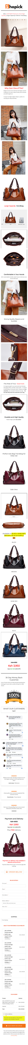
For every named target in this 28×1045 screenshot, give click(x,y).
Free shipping (5, 920)
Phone (3, 889)
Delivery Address (5, 900)
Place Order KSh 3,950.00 (15, 1025)
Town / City (4, 906)
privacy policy (14, 1035)
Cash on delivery (8, 1014)
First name (4, 883)
